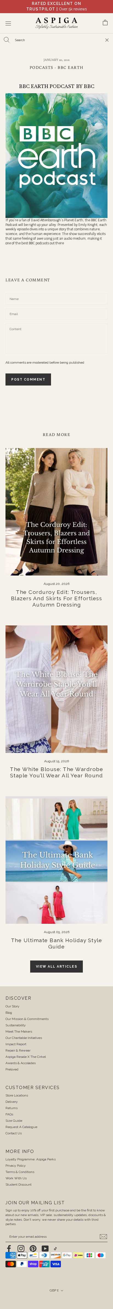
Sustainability (15, 1025)
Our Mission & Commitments (27, 1019)
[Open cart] (105, 23)
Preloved (11, 1069)
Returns (11, 1108)
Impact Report (15, 1044)
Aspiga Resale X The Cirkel (25, 1057)
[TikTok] (55, 1248)
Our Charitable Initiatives (23, 1038)
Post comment (28, 379)
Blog (8, 1013)
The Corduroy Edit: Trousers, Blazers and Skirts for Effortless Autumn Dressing (56, 598)
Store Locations (16, 1095)
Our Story (12, 1006)
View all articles (56, 966)
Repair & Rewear (17, 1050)
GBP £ (54, 1290)
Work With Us (16, 1178)
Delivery (11, 1102)
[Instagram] (21, 1248)
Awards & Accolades (20, 1063)
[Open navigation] (8, 23)
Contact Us (13, 1133)
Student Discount (18, 1184)
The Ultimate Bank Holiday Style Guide (56, 943)
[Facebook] (8, 1248)
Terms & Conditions (19, 1172)
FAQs (9, 1114)
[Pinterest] (33, 1248)
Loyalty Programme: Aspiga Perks (30, 1159)
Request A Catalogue (21, 1127)
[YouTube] (45, 1248)
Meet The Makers (18, 1031)
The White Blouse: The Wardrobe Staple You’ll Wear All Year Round (56, 772)
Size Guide (13, 1121)
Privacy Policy (15, 1166)
